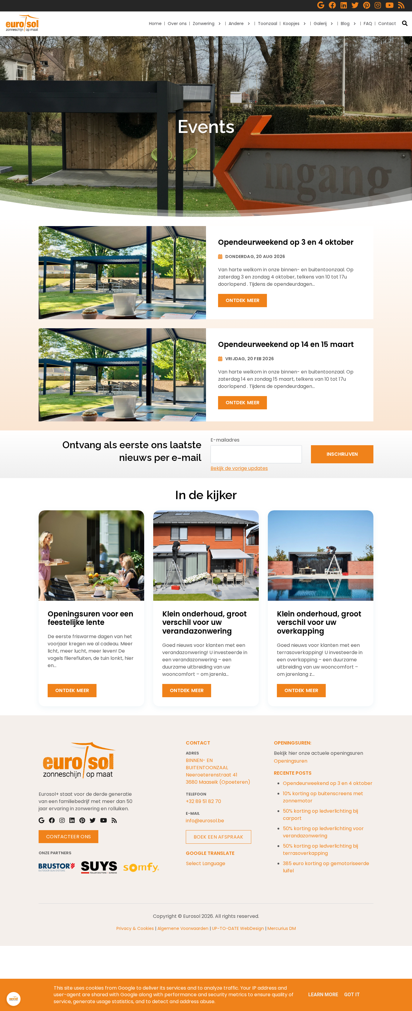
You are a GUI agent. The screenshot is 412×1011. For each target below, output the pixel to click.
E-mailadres (225, 439)
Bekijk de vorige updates (239, 468)
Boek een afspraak (218, 836)
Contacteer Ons (68, 836)
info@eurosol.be (205, 820)
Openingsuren (290, 760)
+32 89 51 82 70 (203, 801)
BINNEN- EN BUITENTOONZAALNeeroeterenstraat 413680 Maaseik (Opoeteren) (218, 771)
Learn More (323, 994)
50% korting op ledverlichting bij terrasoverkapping (320, 849)
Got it (352, 994)
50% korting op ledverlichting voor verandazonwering (323, 832)
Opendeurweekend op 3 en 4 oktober (327, 783)
